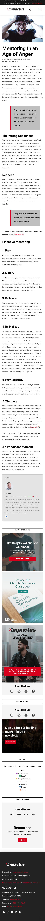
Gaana (23, 790)
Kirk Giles (5, 61)
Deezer (23, 787)
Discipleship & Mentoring (15, 59)
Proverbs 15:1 (19, 235)
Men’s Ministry (26, 59)
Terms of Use (16, 883)
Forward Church (32, 497)
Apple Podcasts (23, 773)
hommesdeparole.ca (20, 872)
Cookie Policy (26, 883)
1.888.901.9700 (16, 899)
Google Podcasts (24, 779)
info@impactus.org (14, 906)
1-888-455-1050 (36, 4)
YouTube (24, 781)
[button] (30, 10)
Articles (6, 59)
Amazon (24, 784)
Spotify (23, 776)
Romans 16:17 (34, 427)
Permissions (36, 883)
